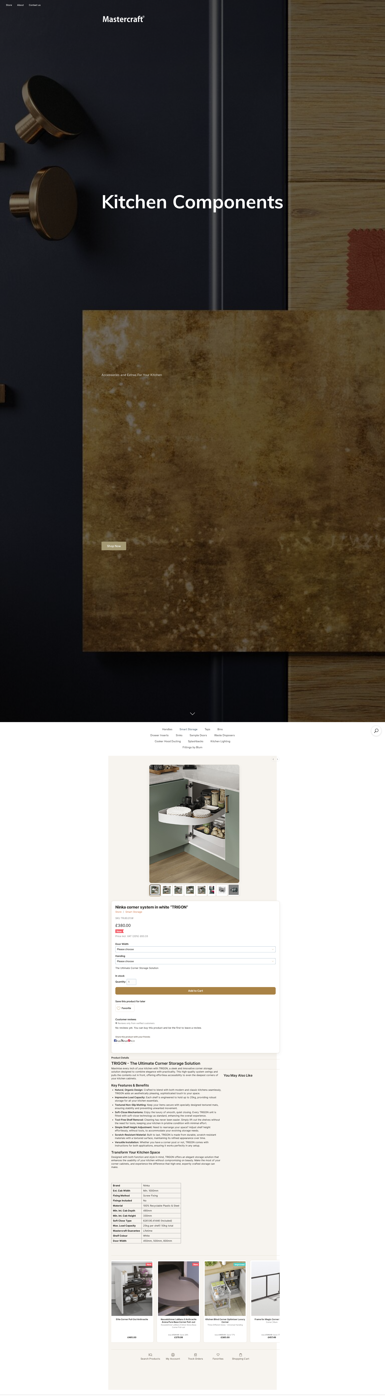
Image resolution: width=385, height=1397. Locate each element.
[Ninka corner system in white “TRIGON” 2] (178, 890)
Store (9, 5)
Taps (207, 729)
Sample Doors (198, 735)
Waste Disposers (224, 735)
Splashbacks (195, 741)
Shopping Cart (240, 1358)
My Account (173, 1358)
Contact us (35, 5)
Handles (167, 729)
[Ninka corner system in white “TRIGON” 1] (167, 890)
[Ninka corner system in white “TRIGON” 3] (190, 890)
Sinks (179, 735)
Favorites (218, 1358)
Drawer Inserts (159, 735)
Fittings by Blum (192, 747)
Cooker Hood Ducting (168, 741)
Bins (220, 729)
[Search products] (376, 731)
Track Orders (195, 1358)
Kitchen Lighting (220, 741)
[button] (124, 1008)
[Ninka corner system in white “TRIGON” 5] (211, 890)
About (20, 5)
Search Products (150, 1358)
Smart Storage (188, 729)
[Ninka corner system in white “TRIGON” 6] (222, 890)
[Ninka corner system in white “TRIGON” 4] (202, 890)
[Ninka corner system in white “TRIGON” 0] (155, 890)
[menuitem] (273, 759)
